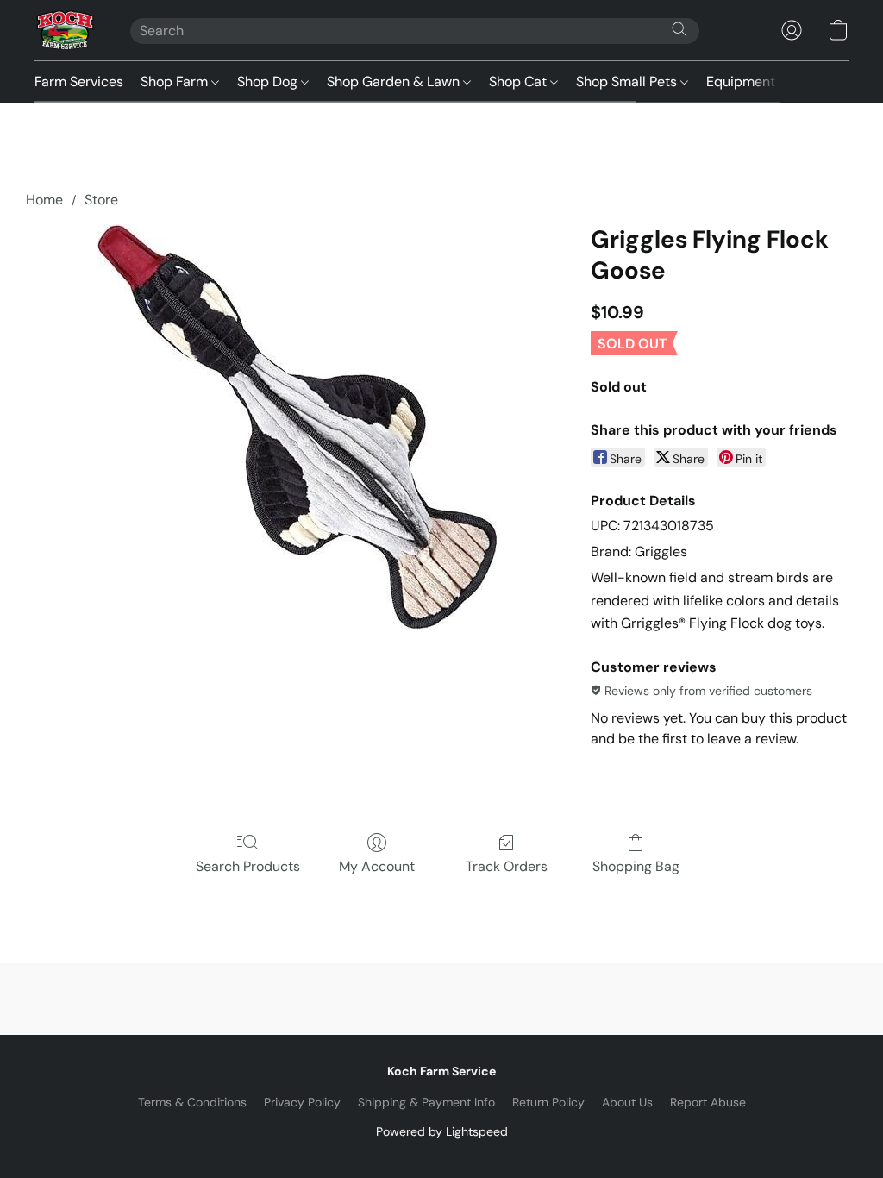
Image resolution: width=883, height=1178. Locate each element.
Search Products (248, 866)
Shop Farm (176, 81)
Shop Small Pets (628, 81)
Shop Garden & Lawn (395, 81)
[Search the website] (679, 29)
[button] (65, 30)
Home (44, 200)
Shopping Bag (635, 866)
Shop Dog (269, 81)
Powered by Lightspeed (442, 1131)
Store (101, 200)
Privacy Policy (302, 1102)
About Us (627, 1102)
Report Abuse (708, 1102)
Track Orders (507, 866)
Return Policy (548, 1102)
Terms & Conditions (192, 1102)
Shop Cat (519, 81)
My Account (377, 866)
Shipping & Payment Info (426, 1102)
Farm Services (78, 81)
